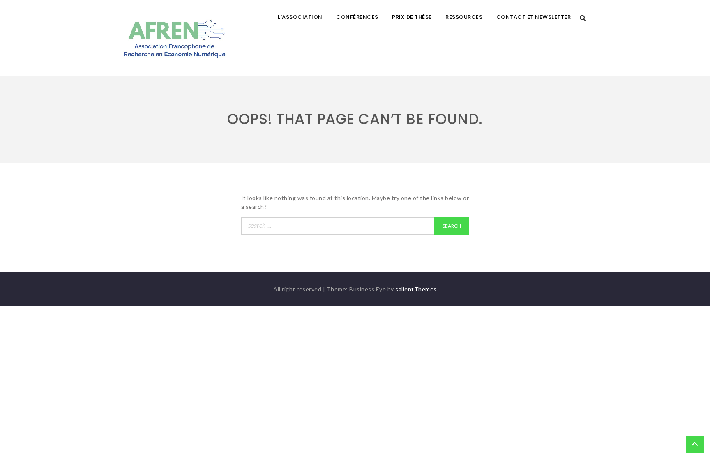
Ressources (463, 17)
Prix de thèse (412, 17)
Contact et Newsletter (533, 17)
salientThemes (416, 289)
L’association (300, 17)
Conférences (357, 17)
